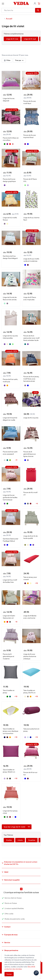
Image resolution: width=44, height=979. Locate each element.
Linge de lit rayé (30, 39)
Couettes (31, 840)
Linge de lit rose (12, 39)
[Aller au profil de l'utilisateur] (35, 3)
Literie (20, 840)
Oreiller (9, 840)
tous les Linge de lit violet (14, 827)
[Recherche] (38, 10)
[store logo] (21, 3)
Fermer (9, 974)
